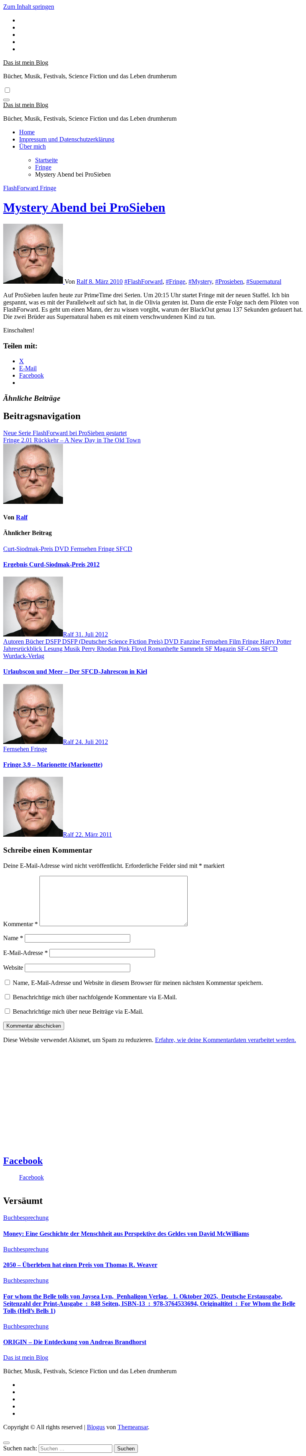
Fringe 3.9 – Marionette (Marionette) (52, 764)
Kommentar (20, 924)
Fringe (48, 188)
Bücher (35, 641)
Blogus (96, 1427)
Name (13, 938)
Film (235, 641)
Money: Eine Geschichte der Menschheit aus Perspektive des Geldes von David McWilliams (126, 1233)
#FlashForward (143, 281)
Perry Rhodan (100, 648)
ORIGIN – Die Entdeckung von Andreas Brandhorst (74, 1342)
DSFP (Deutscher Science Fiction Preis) (113, 641)
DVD (63, 548)
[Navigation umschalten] (6, 100)
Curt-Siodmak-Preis (29, 548)
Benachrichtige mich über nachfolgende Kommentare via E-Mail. (95, 997)
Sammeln (192, 648)
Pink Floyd (133, 648)
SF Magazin (221, 648)
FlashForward (21, 188)
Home (27, 132)
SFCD (124, 548)
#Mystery (200, 281)
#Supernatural (263, 281)
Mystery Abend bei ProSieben (84, 207)
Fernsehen (84, 548)
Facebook (23, 1161)
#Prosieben (229, 281)
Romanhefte (164, 648)
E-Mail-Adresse (25, 952)
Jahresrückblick (23, 648)
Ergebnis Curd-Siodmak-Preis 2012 (51, 564)
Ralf (82, 281)
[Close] (6, 1443)
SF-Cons (249, 648)
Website (13, 967)
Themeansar (133, 1427)
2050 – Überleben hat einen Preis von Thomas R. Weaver (80, 1264)
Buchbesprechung (26, 1217)
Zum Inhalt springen (28, 6)
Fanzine (191, 641)
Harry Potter (275, 641)
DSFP (53, 641)
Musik (73, 648)
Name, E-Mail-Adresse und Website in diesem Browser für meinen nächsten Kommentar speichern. (138, 982)
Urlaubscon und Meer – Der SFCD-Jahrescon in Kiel (75, 671)
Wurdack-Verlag (23, 655)
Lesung (54, 648)
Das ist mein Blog (25, 62)
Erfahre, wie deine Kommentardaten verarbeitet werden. (225, 1039)
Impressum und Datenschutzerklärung (66, 139)
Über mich (32, 146)
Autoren (14, 641)
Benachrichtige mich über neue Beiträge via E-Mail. (78, 1011)
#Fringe (175, 281)
